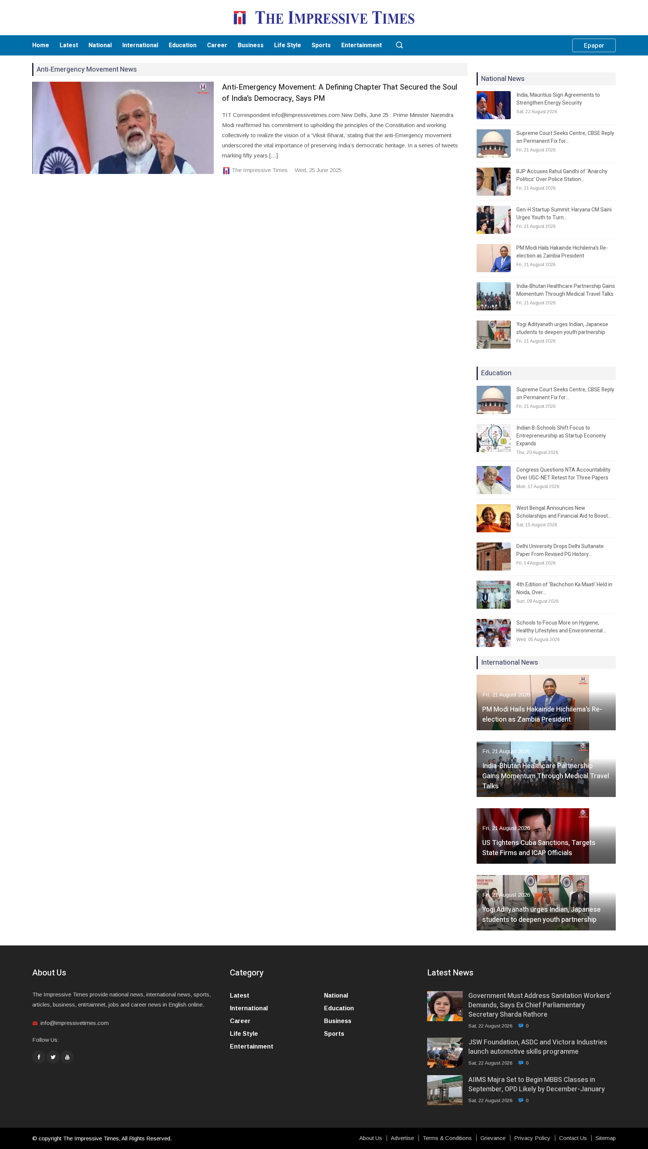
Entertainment (361, 45)
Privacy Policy (532, 1138)
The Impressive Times (260, 170)
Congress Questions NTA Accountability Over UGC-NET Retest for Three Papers (563, 474)
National (100, 45)
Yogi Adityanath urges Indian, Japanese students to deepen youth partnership (562, 328)
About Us (370, 1138)
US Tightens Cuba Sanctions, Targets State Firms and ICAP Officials (539, 848)
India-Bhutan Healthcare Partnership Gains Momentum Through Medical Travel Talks (565, 290)
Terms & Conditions (447, 1138)
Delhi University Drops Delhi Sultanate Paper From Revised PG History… (560, 550)
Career (217, 45)
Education (182, 45)
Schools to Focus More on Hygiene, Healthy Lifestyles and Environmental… (561, 627)
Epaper (594, 45)
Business (251, 45)
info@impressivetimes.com (74, 1023)
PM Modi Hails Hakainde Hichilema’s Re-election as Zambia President (562, 252)
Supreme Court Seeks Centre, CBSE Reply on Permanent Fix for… (565, 137)
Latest (69, 45)
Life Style (287, 45)
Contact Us (573, 1138)
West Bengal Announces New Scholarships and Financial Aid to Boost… (563, 512)
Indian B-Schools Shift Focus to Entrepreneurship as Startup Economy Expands (561, 436)
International (140, 45)
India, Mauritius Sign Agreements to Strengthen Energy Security (558, 99)
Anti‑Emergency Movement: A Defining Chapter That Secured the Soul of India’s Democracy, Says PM (340, 93)
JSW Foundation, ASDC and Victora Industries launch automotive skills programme (537, 1047)
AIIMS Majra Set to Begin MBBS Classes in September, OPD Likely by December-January (536, 1084)
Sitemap (606, 1138)
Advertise (402, 1138)
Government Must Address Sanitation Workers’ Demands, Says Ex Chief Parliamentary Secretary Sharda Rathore (539, 1005)
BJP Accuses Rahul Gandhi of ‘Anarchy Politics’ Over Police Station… (562, 175)
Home (40, 45)
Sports (321, 45)
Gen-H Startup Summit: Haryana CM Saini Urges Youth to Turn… (564, 214)
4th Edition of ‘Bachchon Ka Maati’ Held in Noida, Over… (564, 588)
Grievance (493, 1138)
